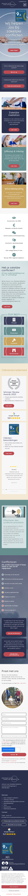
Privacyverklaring (17, 894)
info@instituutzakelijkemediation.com (14, 817)
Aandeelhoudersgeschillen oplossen (14, 801)
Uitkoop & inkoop (9, 799)
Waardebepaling (8, 803)
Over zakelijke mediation (11, 798)
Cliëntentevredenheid (10, 808)
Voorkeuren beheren (14, 890)
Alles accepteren (14, 886)
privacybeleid (6, 742)
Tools (5, 805)
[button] (24, 4)
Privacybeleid (12, 760)
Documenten (7, 807)
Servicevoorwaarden (8, 762)
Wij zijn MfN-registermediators (14, 258)
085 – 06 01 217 (21, 683)
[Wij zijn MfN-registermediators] (14, 255)
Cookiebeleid (9, 894)
